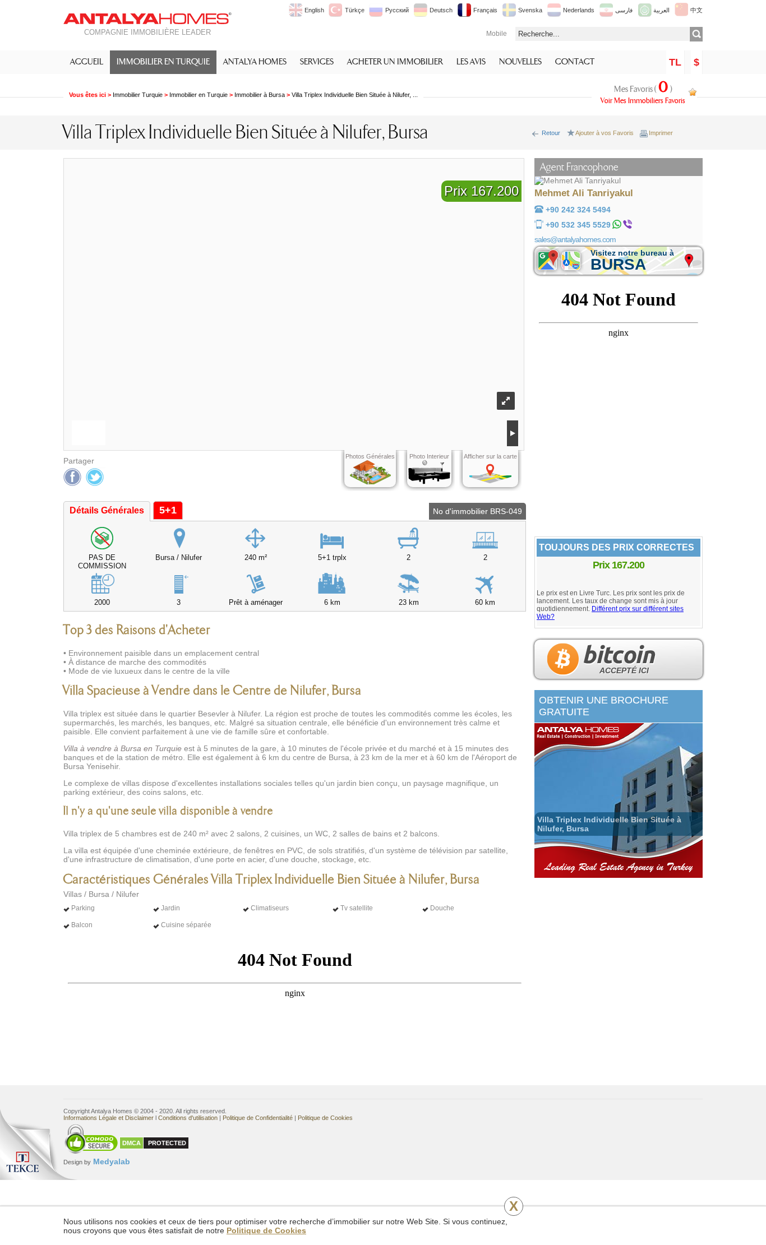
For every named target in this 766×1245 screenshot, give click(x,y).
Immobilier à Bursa (259, 94)
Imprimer (661, 132)
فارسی (624, 10)
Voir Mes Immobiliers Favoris (643, 100)
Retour (551, 132)
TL (675, 62)
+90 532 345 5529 (578, 224)
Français (485, 10)
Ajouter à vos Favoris (604, 132)
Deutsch (441, 10)
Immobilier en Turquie (163, 62)
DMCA (131, 1143)
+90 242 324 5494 (578, 209)
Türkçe (354, 10)
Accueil (86, 62)
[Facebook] (73, 477)
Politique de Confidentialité (258, 1117)
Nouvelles (520, 62)
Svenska (530, 10)
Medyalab (96, 1161)
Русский (397, 10)
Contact (574, 62)
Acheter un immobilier (395, 62)
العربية (661, 10)
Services (317, 62)
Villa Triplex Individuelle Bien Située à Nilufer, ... (355, 94)
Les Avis (471, 62)
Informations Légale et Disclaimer (108, 1117)
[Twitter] (95, 477)
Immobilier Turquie (138, 94)
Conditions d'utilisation (188, 1117)
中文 (696, 10)
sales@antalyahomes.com (575, 239)
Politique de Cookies (266, 1230)
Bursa (632, 260)
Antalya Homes (255, 62)
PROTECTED (167, 1143)
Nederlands (578, 10)
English (314, 10)
